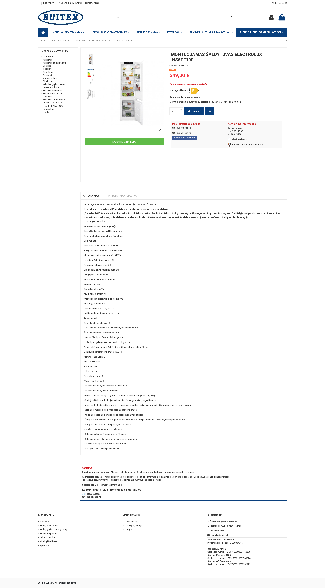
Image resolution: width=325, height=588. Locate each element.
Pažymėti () (281, 3)
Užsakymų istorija (133, 525)
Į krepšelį (196, 111)
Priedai (46, 112)
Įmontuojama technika (54, 51)
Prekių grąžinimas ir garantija (54, 529)
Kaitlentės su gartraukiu (54, 63)
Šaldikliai (47, 75)
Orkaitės (47, 66)
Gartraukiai (48, 56)
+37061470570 (92, 3)
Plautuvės (47, 96)
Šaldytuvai (48, 72)
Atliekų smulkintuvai (52, 87)
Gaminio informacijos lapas (184, 97)
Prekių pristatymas (49, 525)
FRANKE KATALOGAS (53, 106)
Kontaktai (49, 3)
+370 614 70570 (183, 133)
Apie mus (44, 545)
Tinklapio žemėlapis (70, 3)
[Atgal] (285, 40)
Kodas (172, 65)
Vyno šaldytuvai (50, 78)
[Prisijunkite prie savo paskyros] (271, 17)
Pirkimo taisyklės (48, 537)
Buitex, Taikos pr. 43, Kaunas (247, 144)
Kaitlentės (47, 59)
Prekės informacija (122, 195)
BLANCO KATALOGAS (53, 102)
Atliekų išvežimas (48, 541)
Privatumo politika (49, 533)
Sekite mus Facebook (185, 137)
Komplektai (48, 109)
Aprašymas (91, 195)
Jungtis (128, 529)
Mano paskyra (132, 521)
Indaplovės (48, 69)
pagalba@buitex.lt (220, 535)
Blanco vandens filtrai (53, 93)
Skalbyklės (48, 81)
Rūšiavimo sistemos (53, 90)
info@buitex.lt (239, 139)
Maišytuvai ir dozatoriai (54, 99)
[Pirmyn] (286, 40)
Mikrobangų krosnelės (54, 84)
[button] (175, 32)
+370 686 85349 (183, 128)
